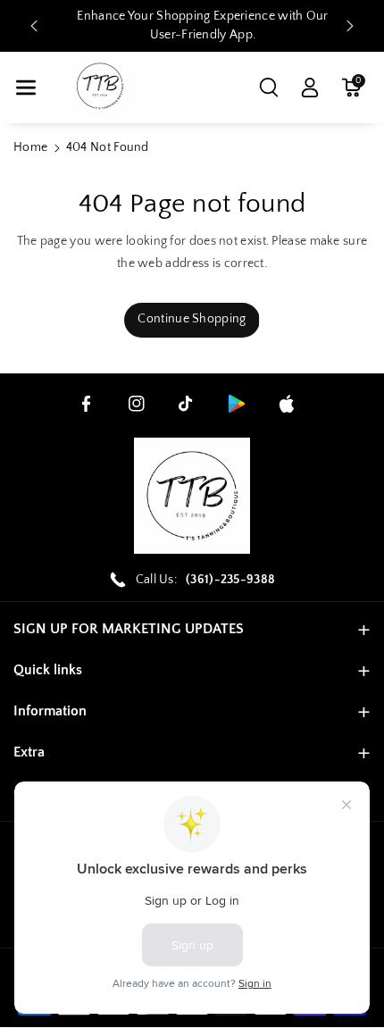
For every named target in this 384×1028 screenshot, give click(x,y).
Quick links (47, 670)
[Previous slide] (33, 25)
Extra (29, 752)
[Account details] (310, 87)
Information (50, 711)
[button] (26, 87)
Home (30, 147)
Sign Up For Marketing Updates (128, 629)
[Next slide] (350, 25)
